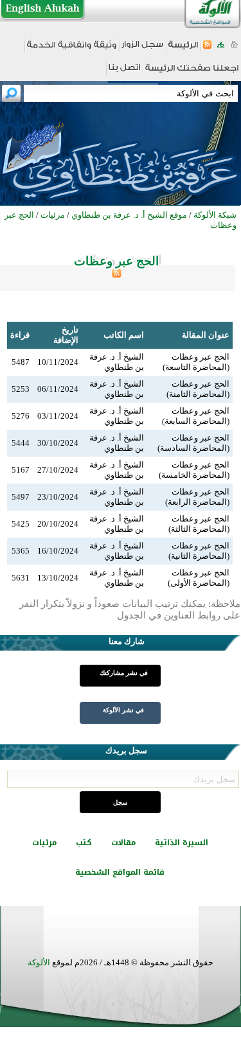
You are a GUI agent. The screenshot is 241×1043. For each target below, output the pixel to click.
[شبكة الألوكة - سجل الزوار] (142, 48)
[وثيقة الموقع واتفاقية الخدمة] (71, 49)
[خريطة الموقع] (221, 48)
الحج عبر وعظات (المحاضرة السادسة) (193, 443)
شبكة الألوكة (215, 215)
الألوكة (39, 962)
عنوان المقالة (205, 335)
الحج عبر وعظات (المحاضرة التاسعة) (196, 362)
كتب (84, 843)
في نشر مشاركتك (124, 672)
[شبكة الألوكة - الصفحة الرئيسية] (183, 49)
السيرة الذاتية (181, 843)
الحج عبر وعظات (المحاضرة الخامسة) (194, 470)
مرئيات (44, 843)
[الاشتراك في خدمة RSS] (207, 48)
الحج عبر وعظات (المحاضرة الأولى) (198, 578)
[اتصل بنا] (124, 71)
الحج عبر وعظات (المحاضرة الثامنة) (197, 389)
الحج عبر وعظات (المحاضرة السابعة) (195, 416)
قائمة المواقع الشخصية (120, 872)
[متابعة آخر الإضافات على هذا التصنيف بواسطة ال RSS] (116, 275)
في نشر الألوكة (123, 710)
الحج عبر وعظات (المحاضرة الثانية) (198, 551)
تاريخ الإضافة (65, 335)
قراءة (20, 335)
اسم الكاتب (123, 335)
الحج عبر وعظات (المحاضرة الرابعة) (197, 497)
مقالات (123, 843)
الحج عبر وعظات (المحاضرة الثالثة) (198, 524)
